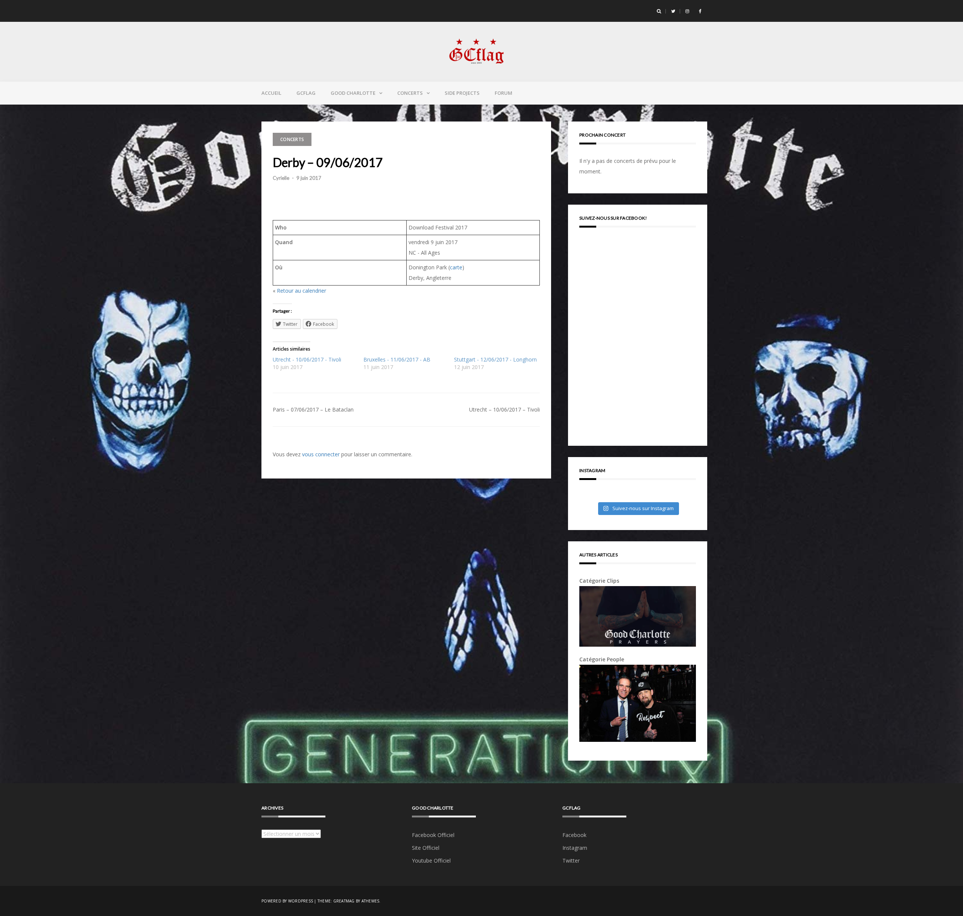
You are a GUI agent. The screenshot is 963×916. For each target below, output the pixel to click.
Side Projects (462, 93)
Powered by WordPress (287, 901)
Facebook (574, 835)
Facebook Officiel (433, 835)
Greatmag (344, 901)
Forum (503, 93)
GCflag (306, 93)
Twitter (571, 860)
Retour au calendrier (301, 290)
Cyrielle (281, 178)
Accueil (271, 93)
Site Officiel (425, 847)
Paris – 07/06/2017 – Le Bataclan (313, 409)
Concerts (410, 93)
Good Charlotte (353, 93)
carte (456, 267)
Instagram (574, 847)
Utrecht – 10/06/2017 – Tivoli (504, 409)
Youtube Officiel (431, 860)
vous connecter (321, 454)
